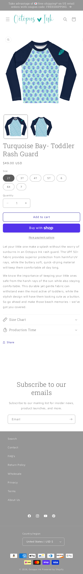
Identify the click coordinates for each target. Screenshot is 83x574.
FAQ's (11, 456)
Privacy (13, 482)
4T (35, 178)
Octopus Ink (35, 569)
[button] (7, 19)
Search (12, 438)
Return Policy (17, 464)
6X (8, 186)
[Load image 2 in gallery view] (41, 127)
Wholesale (14, 473)
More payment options (41, 237)
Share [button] (10, 342)
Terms (12, 491)
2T (8, 178)
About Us (14, 499)
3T (22, 178)
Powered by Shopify (53, 569)
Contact (13, 447)
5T (49, 178)
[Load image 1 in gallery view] (16, 127)
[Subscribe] (71, 419)
